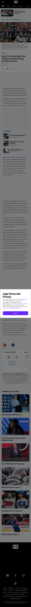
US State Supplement (15, 308)
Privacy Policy (23, 303)
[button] (15, 313)
